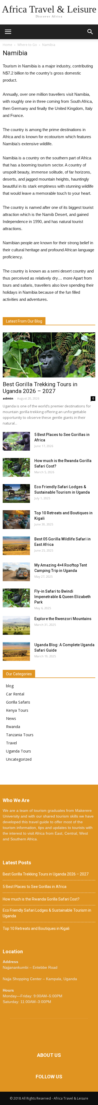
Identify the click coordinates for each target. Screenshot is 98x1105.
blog (10, 685)
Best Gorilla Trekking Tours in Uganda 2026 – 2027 (40, 387)
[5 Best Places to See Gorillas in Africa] (16, 441)
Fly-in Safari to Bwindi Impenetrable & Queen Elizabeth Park (62, 596)
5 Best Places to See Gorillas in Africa (34, 886)
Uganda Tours (18, 751)
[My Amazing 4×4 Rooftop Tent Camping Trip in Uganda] (16, 571)
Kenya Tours (17, 710)
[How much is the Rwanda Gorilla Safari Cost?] (16, 467)
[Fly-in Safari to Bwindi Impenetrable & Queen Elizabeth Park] (16, 598)
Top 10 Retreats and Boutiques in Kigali (36, 928)
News (11, 718)
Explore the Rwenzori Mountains (62, 619)
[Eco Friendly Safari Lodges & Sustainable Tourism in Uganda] (16, 493)
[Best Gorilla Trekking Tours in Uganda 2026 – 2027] (49, 354)
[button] (90, 31)
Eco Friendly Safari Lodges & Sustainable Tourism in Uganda (47, 913)
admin (8, 398)
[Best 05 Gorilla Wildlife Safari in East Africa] (16, 545)
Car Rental (15, 694)
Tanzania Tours (19, 734)
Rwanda (13, 726)
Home (7, 44)
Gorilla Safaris (18, 702)
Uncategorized (19, 759)
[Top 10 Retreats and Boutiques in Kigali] (16, 519)
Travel (11, 742)
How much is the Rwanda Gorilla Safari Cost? (41, 899)
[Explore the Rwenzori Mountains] (16, 625)
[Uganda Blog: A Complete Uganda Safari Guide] (16, 651)
